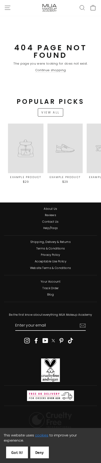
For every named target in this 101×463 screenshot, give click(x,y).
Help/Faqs (50, 228)
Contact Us (50, 222)
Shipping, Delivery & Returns (50, 242)
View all (50, 112)
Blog (50, 294)
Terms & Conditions (50, 248)
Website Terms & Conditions (50, 268)
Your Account (50, 282)
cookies (41, 435)
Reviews (50, 215)
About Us (50, 209)
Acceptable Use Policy (50, 261)
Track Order (50, 288)
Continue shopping (50, 70)
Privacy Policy (50, 255)
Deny (39, 453)
